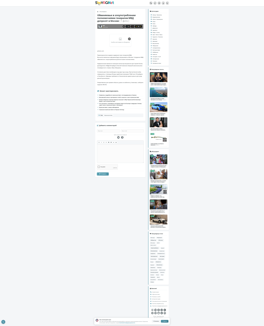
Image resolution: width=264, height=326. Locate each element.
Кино (154, 23)
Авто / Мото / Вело (157, 34)
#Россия (161, 240)
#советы (152, 274)
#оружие (152, 264)
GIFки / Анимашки (158, 19)
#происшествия (108, 115)
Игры (154, 21)
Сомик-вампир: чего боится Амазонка (157, 144)
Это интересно (103, 11)
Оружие (155, 39)
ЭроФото (155, 30)
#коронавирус (153, 259)
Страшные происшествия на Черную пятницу (111, 109)
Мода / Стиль (156, 32)
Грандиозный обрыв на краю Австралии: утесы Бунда (158, 99)
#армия (162, 248)
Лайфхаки (155, 52)
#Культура (153, 237)
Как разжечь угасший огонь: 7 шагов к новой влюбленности (158, 211)
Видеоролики (156, 17)
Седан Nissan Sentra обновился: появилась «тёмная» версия (158, 114)
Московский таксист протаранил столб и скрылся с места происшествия (119, 97)
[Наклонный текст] (101, 142)
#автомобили (154, 248)
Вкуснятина (156, 43)
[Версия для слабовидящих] (159, 3)
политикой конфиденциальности (127, 322)
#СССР (158, 242)
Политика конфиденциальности (159, 306)
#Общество (153, 240)
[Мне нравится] (136, 26)
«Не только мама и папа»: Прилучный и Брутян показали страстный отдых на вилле (158, 129)
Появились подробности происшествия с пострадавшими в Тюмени (117, 95)
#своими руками (154, 272)
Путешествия (156, 50)
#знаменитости (161, 253)
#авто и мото (153, 245)
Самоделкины (156, 48)
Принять (165, 321)
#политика (159, 265)
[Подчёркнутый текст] (104, 142)
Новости (155, 54)
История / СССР (157, 56)
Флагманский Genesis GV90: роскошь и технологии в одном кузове (158, 226)
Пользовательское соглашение (159, 301)
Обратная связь (156, 294)
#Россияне (153, 242)
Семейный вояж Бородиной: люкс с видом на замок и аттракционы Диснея (159, 166)
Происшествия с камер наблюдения (109, 107)
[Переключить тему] (167, 3)
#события (162, 272)
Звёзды (155, 26)
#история (162, 256)
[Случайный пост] (151, 3)
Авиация (155, 41)
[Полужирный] (99, 142)
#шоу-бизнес (153, 279)
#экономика (160, 279)
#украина (153, 277)
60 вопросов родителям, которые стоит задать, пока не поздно (158, 181)
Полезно (155, 61)
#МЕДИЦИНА (159, 237)
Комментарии (155, 292)
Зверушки (155, 45)
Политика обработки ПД (158, 303)
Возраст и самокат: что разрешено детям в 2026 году (157, 196)
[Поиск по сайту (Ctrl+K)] (3, 322)
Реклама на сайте (156, 296)
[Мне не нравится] (140, 26)
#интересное (154, 256)
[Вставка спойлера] (116, 142)
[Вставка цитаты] (113, 142)
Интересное (156, 59)
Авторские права (156, 299)
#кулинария (161, 259)
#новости (158, 262)
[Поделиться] (124, 26)
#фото (158, 277)
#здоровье (153, 253)
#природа (159, 267)
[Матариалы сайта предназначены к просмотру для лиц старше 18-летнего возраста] (152, 310)
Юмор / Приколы (157, 15)
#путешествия (162, 270)
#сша (162, 274)
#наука (152, 261)
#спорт (157, 274)
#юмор (152, 282)
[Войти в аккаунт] (163, 3)
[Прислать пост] (155, 3)
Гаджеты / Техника (158, 37)
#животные (162, 251)
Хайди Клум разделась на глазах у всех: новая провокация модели (158, 84)
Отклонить (156, 321)
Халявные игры (157, 63)
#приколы (153, 267)
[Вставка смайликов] (108, 142)
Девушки (155, 28)
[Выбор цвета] (111, 142)
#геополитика (154, 251)
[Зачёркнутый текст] (106, 142)
